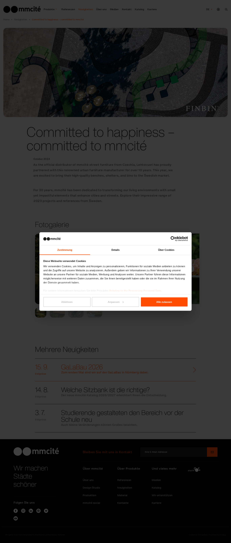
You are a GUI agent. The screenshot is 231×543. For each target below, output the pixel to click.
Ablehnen (67, 301)
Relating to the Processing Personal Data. (135, 290)
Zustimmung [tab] (64, 249)
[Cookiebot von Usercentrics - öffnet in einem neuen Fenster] (173, 238)
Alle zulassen (164, 301)
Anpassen (114, 301)
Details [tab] (115, 249)
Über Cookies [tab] (166, 249)
